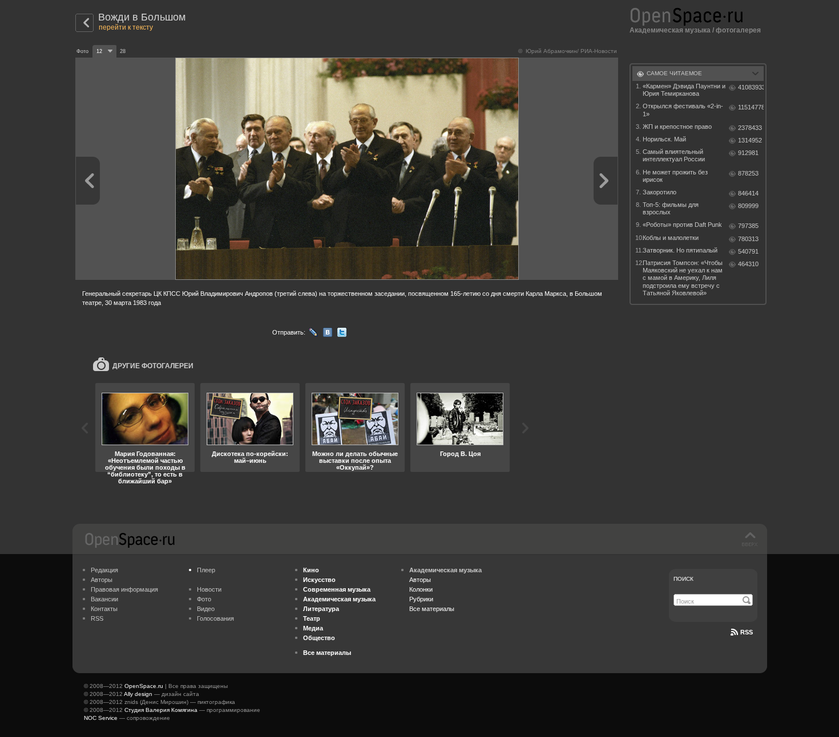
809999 (748, 205)
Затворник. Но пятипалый (680, 250)
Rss (746, 632)
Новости (209, 589)
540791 (748, 251)
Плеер (206, 570)
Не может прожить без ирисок (675, 176)
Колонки (421, 589)
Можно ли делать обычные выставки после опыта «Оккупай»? (355, 460)
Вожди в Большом (141, 17)
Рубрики (421, 599)
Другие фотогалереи (152, 366)
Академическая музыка (670, 30)
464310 (748, 263)
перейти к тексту (126, 27)
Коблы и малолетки (671, 237)
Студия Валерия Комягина (160, 710)
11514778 (751, 107)
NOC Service (101, 718)
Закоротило (659, 192)
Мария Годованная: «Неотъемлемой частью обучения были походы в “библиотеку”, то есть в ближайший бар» (145, 467)
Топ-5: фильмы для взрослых (671, 208)
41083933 (751, 87)
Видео (206, 608)
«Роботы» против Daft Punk (682, 224)
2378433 (750, 127)
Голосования (215, 618)
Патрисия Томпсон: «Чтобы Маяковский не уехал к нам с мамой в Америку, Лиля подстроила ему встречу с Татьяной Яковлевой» (683, 277)
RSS (97, 618)
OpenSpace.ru (143, 686)
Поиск (683, 579)
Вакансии (104, 599)
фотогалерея (738, 30)
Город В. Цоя (460, 453)
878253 (748, 173)
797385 (748, 225)
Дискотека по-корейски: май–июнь (250, 457)
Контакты (104, 608)
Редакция (104, 570)
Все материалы (431, 608)
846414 (748, 193)
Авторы (101, 579)
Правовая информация (124, 589)
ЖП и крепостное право (677, 126)
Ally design (138, 694)
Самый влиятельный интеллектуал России (674, 155)
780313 (748, 238)
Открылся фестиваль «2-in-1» (683, 110)
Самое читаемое (674, 73)
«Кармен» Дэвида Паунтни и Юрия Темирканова (684, 90)
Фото (204, 599)
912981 (748, 152)
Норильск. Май (664, 139)
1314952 (750, 140)
